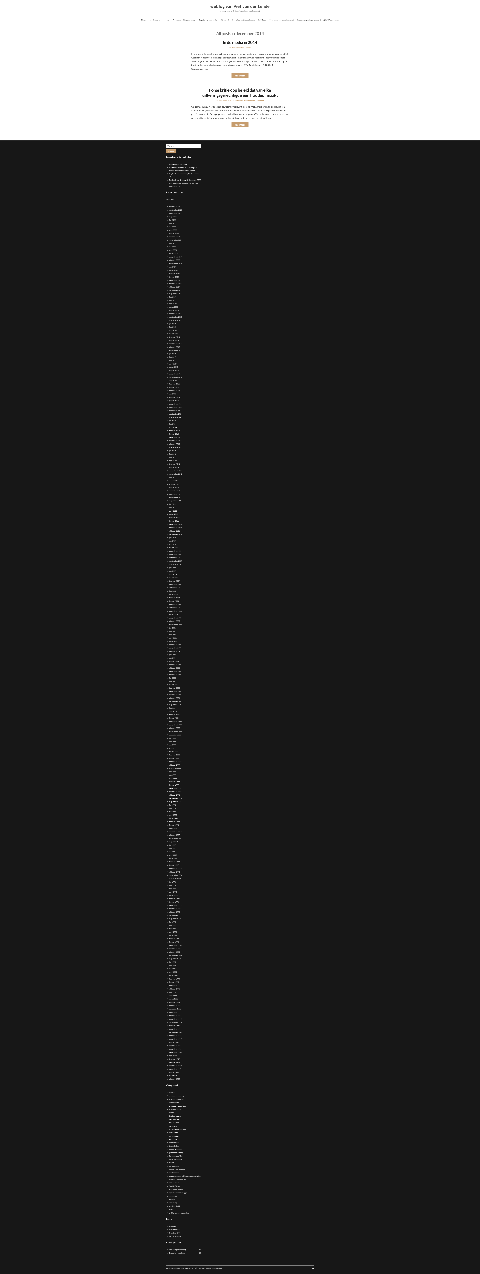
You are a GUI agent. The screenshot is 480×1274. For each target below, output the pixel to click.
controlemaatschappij (177, 1129)
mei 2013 (172, 457)
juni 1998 (172, 808)
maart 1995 (173, 935)
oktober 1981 (174, 1062)
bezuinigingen (174, 1119)
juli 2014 (172, 420)
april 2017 (173, 364)
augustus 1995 (175, 919)
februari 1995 (174, 939)
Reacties (174, 1233)
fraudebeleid (249, 100)
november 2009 (175, 554)
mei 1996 (172, 888)
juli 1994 (172, 962)
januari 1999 (174, 785)
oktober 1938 (174, 1079)
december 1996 (175, 868)
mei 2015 (172, 394)
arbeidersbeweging (176, 1096)
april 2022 (173, 230)
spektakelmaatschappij (178, 1193)
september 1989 (175, 1032)
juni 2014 (172, 424)
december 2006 (175, 611)
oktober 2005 (174, 621)
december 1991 (175, 1012)
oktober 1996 (174, 872)
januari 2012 (174, 487)
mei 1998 (172, 812)
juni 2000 (172, 741)
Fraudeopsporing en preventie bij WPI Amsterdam (318, 20)
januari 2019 (174, 310)
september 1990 (175, 1022)
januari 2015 (174, 400)
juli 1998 (172, 805)
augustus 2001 (175, 705)
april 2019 (173, 304)
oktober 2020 (174, 260)
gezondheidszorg (176, 1153)
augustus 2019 (175, 294)
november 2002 (175, 674)
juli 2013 (172, 451)
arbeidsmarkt (174, 1102)
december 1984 (175, 1052)
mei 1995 (172, 929)
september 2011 (175, 497)
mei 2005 (172, 634)
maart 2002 (173, 685)
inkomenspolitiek (175, 1156)
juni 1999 (172, 771)
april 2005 (173, 638)
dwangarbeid (174, 1136)
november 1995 (175, 909)
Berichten (174, 1230)
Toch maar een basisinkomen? (281, 20)
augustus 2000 (175, 735)
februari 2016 (174, 384)
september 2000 (175, 731)
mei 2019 (172, 300)
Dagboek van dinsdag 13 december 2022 (185, 180)
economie (173, 1139)
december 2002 (175, 671)
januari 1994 (174, 982)
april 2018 (173, 330)
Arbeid (171, 1092)
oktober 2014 (174, 410)
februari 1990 (174, 1025)
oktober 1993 (174, 989)
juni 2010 (172, 538)
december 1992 (175, 1005)
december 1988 (175, 1035)
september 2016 (175, 377)
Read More (240, 75)
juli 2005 (172, 628)
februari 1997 (174, 862)
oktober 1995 (174, 912)
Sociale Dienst (174, 1186)
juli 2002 (172, 678)
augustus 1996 (175, 878)
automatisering (175, 1109)
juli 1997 (172, 845)
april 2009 (173, 574)
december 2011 (175, 491)
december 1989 (175, 1029)
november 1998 (175, 792)
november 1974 (175, 1069)
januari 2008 (174, 601)
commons (173, 1126)
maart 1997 (173, 858)
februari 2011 (174, 517)
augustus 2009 (175, 564)
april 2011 (173, 511)
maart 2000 (173, 751)
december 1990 (175, 1019)
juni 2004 (172, 654)
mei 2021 (172, 247)
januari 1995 (174, 942)
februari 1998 (174, 822)
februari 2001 (174, 715)
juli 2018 (172, 324)
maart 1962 (173, 1076)
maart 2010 (173, 548)
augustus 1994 (175, 959)
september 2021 (175, 240)
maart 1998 (173, 818)
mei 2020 (172, 267)
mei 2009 (172, 571)
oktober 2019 (174, 287)
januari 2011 (174, 521)
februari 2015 (174, 397)
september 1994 (175, 955)
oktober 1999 (174, 765)
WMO (171, 1209)
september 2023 (175, 210)
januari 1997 (174, 865)
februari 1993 (174, 1002)
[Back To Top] (313, 1268)
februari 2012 (174, 484)
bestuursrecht (175, 1116)
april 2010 (173, 544)
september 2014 (175, 414)
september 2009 (175, 561)
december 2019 (175, 280)
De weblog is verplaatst (178, 164)
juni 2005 (172, 631)
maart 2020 (173, 270)
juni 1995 (172, 925)
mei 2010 (172, 541)
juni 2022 (172, 223)
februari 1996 (174, 899)
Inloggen (172, 1226)
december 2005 (175, 618)
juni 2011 (172, 507)
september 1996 (175, 875)
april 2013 (173, 461)
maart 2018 (173, 334)
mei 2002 (172, 681)
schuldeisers (174, 1183)
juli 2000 (172, 738)
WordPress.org (175, 1236)
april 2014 (173, 427)
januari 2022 (174, 233)
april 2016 (173, 380)
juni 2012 (172, 477)
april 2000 (173, 748)
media (248, 48)
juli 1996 (172, 882)
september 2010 (175, 534)
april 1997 (173, 855)
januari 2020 (174, 277)
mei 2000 (172, 745)
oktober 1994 (174, 952)
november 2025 (175, 207)
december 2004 (175, 644)
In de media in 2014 (240, 42)
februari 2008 (174, 598)
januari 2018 (174, 340)
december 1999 (175, 761)
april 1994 (173, 972)
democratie (173, 1133)
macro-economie (175, 1159)
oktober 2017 (174, 347)
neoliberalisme (174, 1173)
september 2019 (175, 290)
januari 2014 (174, 434)
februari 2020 (174, 273)
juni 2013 (172, 454)
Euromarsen (174, 1143)
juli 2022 (172, 220)
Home (143, 20)
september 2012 (175, 474)
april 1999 (173, 778)
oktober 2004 (174, 651)
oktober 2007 (174, 608)
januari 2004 (174, 661)
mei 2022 (172, 227)
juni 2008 (172, 591)
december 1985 (175, 1049)
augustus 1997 (175, 842)
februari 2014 (174, 431)
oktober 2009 (174, 558)
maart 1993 (173, 999)
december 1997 (175, 828)
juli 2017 (172, 354)
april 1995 (173, 932)
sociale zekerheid (176, 1189)
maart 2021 (173, 253)
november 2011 (175, 494)
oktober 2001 (174, 698)
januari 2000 (174, 758)
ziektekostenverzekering (179, 1213)
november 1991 (175, 1015)
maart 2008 (173, 594)
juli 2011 (172, 504)
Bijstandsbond (226, 20)
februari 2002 (174, 688)
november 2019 (175, 284)
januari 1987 (174, 1042)
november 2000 (175, 725)
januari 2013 (174, 467)
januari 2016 (174, 387)
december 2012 (175, 471)
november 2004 (175, 648)
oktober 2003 (174, 668)
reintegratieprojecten (177, 1179)
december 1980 (175, 1066)
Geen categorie (175, 1149)
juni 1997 (172, 848)
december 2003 (175, 664)
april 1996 (173, 892)
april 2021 (173, 250)
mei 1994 (172, 969)
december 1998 (175, 788)
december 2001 (175, 691)
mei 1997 (172, 852)
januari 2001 (174, 718)
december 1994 (175, 945)
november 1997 (175, 832)
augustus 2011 (175, 501)
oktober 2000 (174, 728)
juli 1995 (172, 922)
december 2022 (175, 213)
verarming (173, 1203)
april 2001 (173, 711)
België (171, 1112)
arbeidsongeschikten (177, 1106)
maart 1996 (173, 895)
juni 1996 (172, 885)
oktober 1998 (174, 795)
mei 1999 (172, 775)
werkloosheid (174, 1206)
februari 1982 (174, 1059)
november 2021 (175, 237)
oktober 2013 (174, 444)
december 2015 (175, 390)
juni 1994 (172, 965)
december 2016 (175, 374)
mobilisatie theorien (177, 1169)
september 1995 (175, 915)
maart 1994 (173, 975)
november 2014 (175, 407)
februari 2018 (174, 337)
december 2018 (175, 314)
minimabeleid (174, 1166)
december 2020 (175, 257)
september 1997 (175, 838)
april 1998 (173, 815)
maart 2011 (173, 514)
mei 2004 (172, 658)
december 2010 (175, 524)
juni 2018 (172, 327)
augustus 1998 (175, 802)
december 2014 (175, 404)
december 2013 (175, 437)
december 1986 (175, 1046)
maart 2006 (173, 614)
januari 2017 (174, 370)
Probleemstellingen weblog (184, 20)
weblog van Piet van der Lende (240, 6)
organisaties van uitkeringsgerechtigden (185, 1176)
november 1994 (175, 949)
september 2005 (175, 624)
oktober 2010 (174, 531)
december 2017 (175, 344)
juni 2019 (172, 297)
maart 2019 (173, 307)
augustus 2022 (175, 217)
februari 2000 (174, 755)
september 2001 (175, 701)
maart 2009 (173, 578)
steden (172, 1199)
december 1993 (175, 985)
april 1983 (173, 1056)
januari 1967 (174, 1072)
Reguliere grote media (208, 20)
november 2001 (175, 695)
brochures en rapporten (159, 20)
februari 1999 (174, 781)
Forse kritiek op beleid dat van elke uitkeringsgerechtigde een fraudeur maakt (240, 92)
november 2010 (175, 527)
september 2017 (175, 350)
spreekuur (260, 100)
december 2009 (175, 551)
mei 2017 (172, 360)
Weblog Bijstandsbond (245, 20)
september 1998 (175, 798)
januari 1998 (174, 825)
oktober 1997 (174, 835)
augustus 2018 (175, 320)
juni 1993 (172, 992)
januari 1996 (174, 902)
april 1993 (173, 995)
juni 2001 (172, 708)
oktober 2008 (174, 588)
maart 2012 (173, 481)
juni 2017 (172, 357)
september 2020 (175, 263)
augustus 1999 (175, 768)
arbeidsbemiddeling (176, 1099)
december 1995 (175, 905)
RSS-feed (262, 20)
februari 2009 (174, 581)
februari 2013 (174, 464)
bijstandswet (238, 100)
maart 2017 (173, 367)
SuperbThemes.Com (214, 1268)
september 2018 (175, 317)
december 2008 (175, 584)
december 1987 (175, 1039)
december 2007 (175, 604)
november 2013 (175, 441)
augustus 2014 (175, 417)
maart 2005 (173, 641)
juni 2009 (172, 568)
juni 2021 (172, 243)
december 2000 (175, 721)
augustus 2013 (175, 447)
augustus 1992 (175, 1009)
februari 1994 (174, 979)
